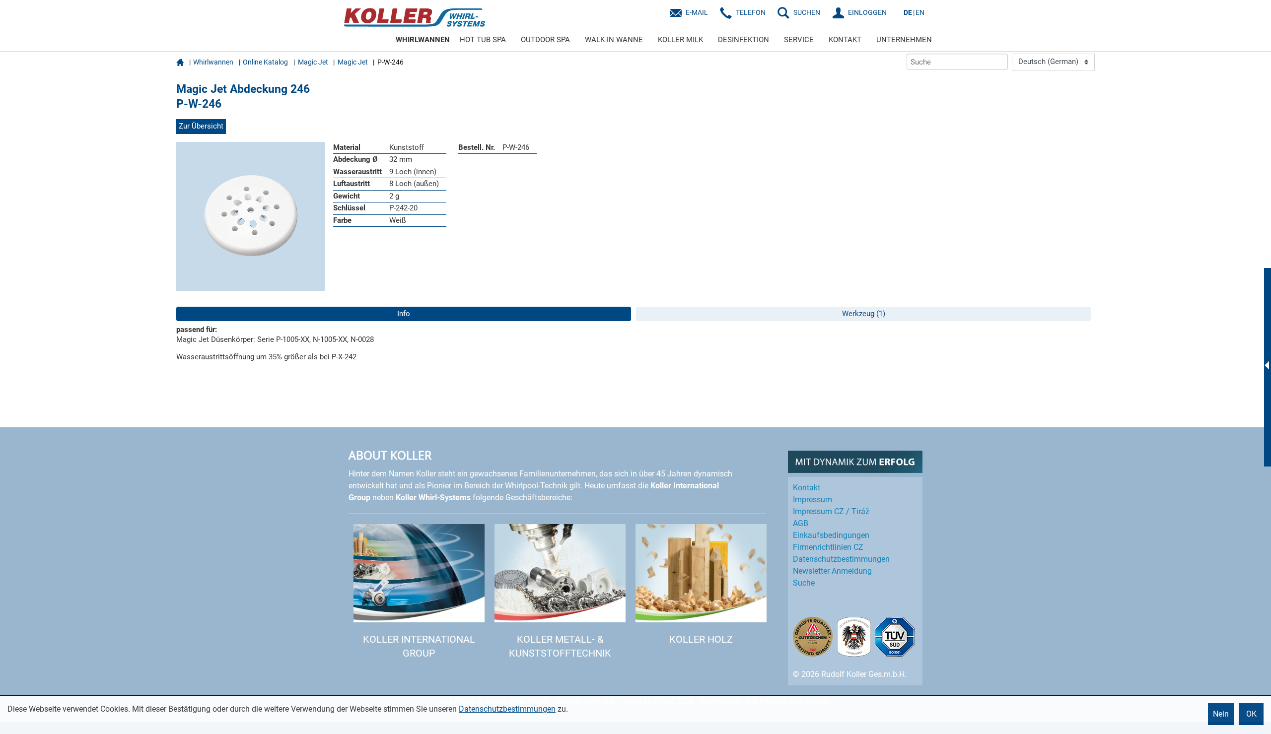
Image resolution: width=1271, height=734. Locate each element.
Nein (1221, 714)
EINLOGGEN (867, 12)
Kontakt (806, 487)
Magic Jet (313, 62)
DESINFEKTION (743, 39)
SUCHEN (806, 12)
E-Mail (697, 12)
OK (1251, 714)
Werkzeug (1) (863, 313)
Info (403, 313)
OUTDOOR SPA (545, 39)
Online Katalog (265, 62)
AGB (800, 523)
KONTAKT (845, 39)
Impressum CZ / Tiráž (831, 511)
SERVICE (799, 39)
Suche (804, 583)
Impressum (812, 499)
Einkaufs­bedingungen (831, 535)
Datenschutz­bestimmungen (841, 559)
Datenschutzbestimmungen (507, 709)
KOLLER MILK (680, 39)
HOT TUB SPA (483, 39)
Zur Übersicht (201, 126)
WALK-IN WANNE (614, 39)
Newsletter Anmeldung (832, 571)
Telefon (751, 12)
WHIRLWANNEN (423, 39)
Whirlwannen (213, 62)
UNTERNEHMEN (904, 39)
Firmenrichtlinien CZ (828, 547)
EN (920, 12)
